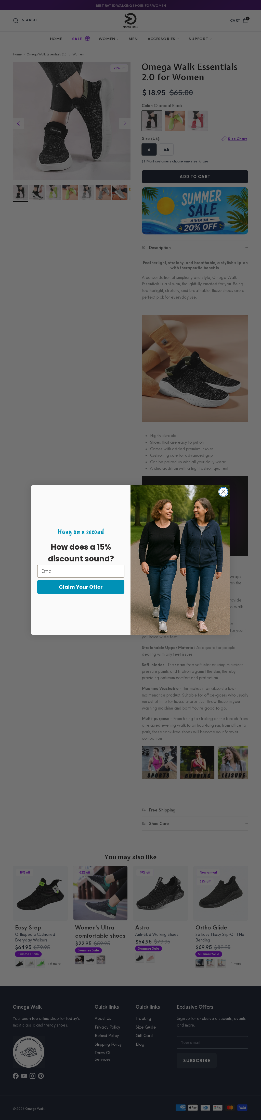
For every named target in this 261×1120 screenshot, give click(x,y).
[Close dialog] (223, 491)
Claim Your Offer (81, 587)
